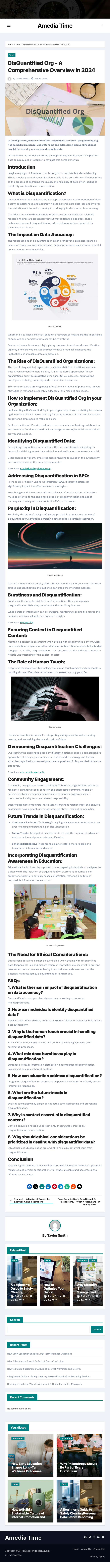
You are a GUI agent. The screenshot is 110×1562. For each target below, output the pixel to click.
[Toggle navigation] (8, 26)
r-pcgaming (26, 622)
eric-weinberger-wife (32, 772)
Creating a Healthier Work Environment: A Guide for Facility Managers (44, 1383)
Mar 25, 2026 (17, 1300)
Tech (11, 55)
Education (18, 1438)
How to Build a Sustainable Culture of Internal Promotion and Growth (44, 1368)
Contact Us (99, 1549)
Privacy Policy (97, 1556)
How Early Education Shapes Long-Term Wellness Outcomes (39, 1353)
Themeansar (14, 1554)
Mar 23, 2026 (50, 1300)
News (15, 1484)
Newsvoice (45, 1550)
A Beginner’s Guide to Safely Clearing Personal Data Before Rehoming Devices (49, 1376)
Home (75, 1549)
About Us (86, 1549)
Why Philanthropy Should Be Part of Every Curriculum (35, 1361)
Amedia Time (55, 25)
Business (82, 1260)
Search (15, 1320)
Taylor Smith (22, 78)
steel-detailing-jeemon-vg (35, 468)
